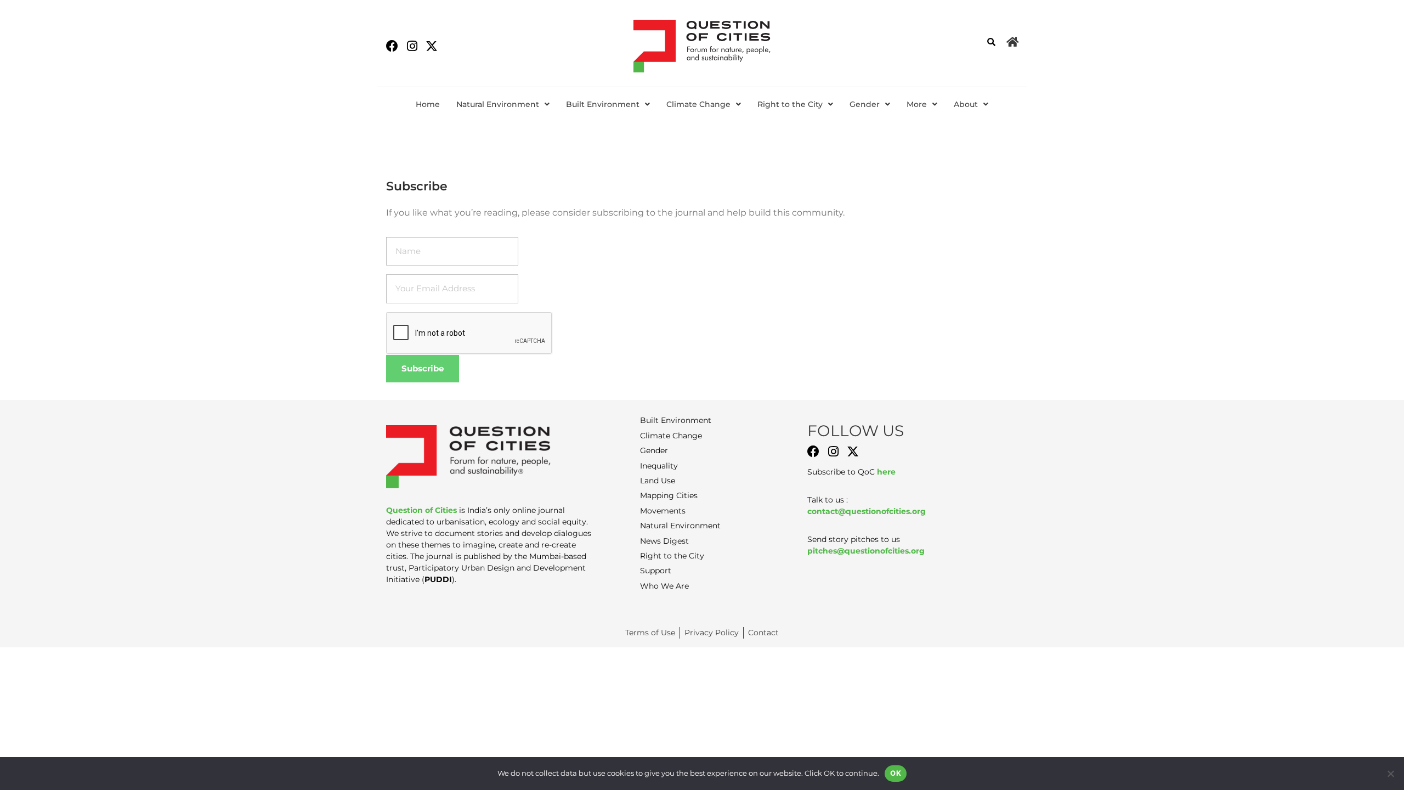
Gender (865, 104)
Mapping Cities (669, 495)
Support (655, 570)
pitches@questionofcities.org (866, 551)
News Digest (664, 541)
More (917, 104)
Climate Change (698, 104)
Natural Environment (497, 104)
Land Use (657, 481)
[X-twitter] (432, 46)
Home (428, 104)
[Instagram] (412, 46)
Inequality (659, 466)
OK (895, 773)
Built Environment (602, 104)
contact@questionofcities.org (866, 511)
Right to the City (790, 104)
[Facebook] (392, 46)
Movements (663, 511)
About (966, 104)
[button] (503, 104)
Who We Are (664, 586)
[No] (1390, 773)
